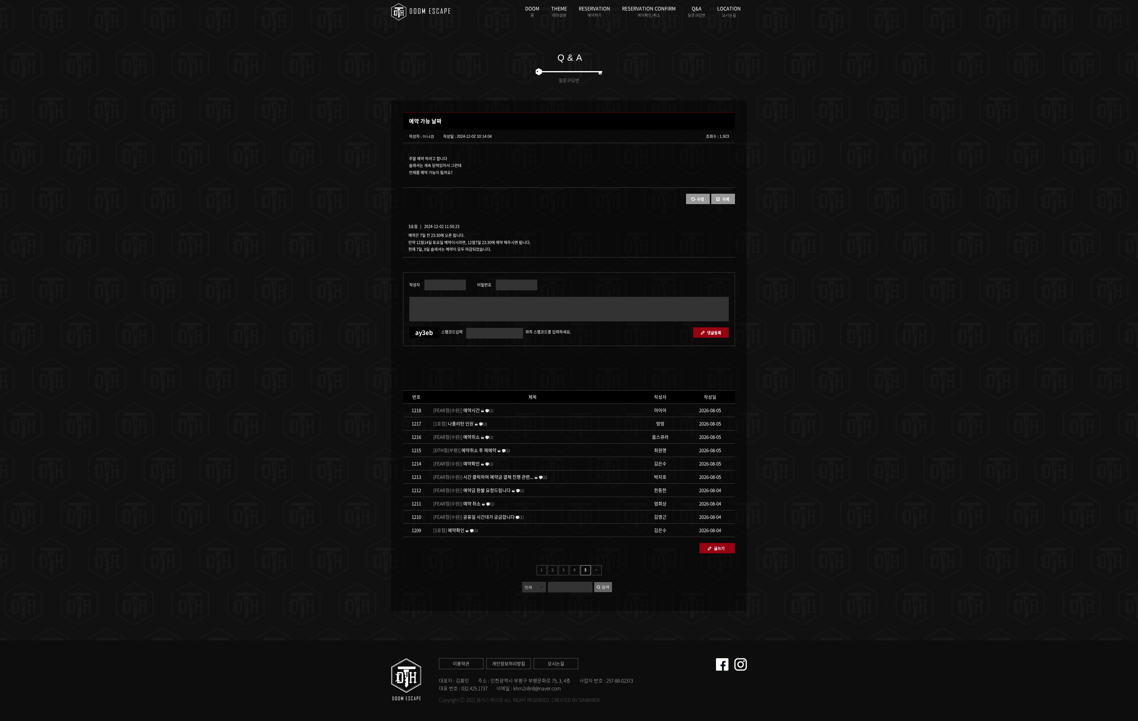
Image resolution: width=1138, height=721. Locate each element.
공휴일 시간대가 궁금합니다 (474, 517)
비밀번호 (483, 284)
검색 (605, 587)
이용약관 (461, 663)
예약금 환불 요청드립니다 (472, 490)
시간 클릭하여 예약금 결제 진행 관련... (483, 477)
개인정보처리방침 (508, 663)
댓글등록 (714, 332)
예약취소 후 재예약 (464, 450)
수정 (700, 199)
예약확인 (457, 463)
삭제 (725, 199)
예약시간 (457, 410)
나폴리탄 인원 (453, 423)
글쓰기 (719, 548)
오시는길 (556, 663)
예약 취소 (457, 503)
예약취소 (456, 437)
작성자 (414, 284)
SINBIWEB (589, 699)
